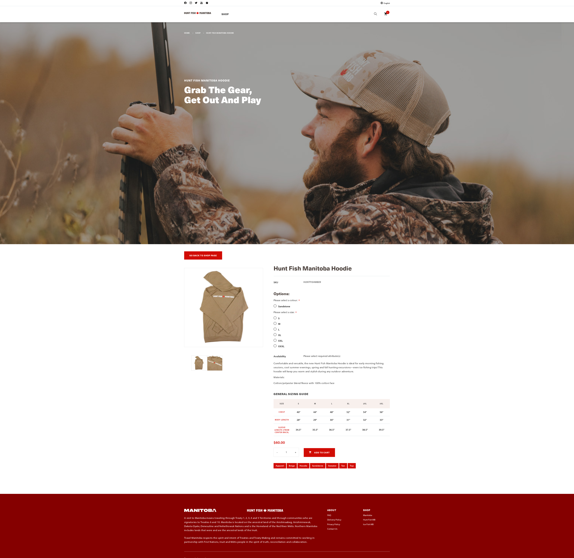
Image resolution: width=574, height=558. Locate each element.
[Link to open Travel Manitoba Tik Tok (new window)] (207, 3)
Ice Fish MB (368, 524)
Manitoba (367, 515)
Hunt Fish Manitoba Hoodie (220, 33)
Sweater (332, 465)
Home (187, 33)
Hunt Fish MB (369, 519)
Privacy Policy (333, 524)
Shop (225, 14)
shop (197, 33)
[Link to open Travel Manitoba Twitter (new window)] (196, 3)
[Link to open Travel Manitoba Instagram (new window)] (190, 3)
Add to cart (322, 452)
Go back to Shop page (203, 255)
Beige (292, 465)
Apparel (280, 465)
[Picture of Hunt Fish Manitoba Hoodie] (199, 369)
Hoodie (303, 465)
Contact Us (332, 528)
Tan (343, 465)
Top (352, 465)
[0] (385, 16)
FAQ (329, 515)
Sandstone (317, 465)
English (386, 3)
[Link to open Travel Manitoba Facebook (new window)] (186, 3)
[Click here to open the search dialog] (375, 14)
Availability (280, 356)
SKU (276, 282)
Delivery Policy (334, 519)
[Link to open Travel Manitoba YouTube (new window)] (201, 3)
